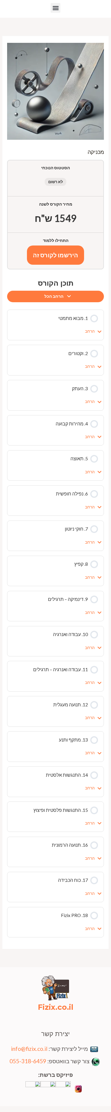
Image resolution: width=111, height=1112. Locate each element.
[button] (55, 8)
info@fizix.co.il (29, 1048)
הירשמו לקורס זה (55, 255)
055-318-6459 (27, 1061)
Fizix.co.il (55, 1007)
